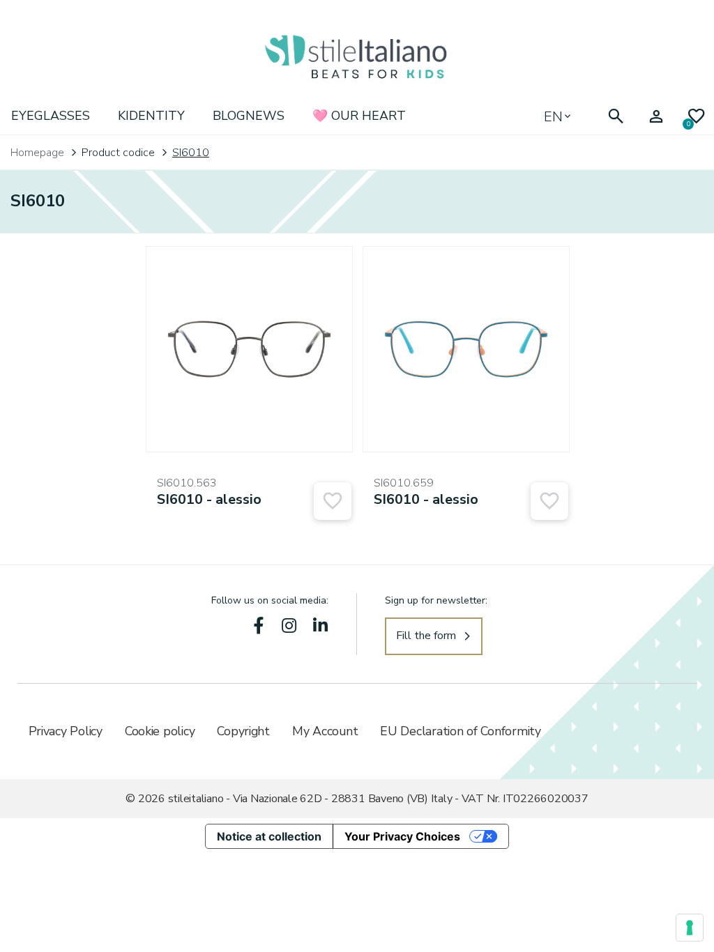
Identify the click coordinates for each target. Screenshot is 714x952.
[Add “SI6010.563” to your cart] (332, 501)
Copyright (243, 731)
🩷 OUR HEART (359, 115)
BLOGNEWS (248, 115)
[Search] (615, 117)
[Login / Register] (656, 117)
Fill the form (426, 635)
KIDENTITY (151, 115)
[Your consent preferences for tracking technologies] (689, 927)
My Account (325, 731)
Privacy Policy (65, 731)
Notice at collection (269, 836)
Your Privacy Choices (402, 836)
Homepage (37, 152)
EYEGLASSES (50, 115)
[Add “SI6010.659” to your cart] (549, 501)
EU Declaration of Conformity (460, 731)
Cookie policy (160, 731)
